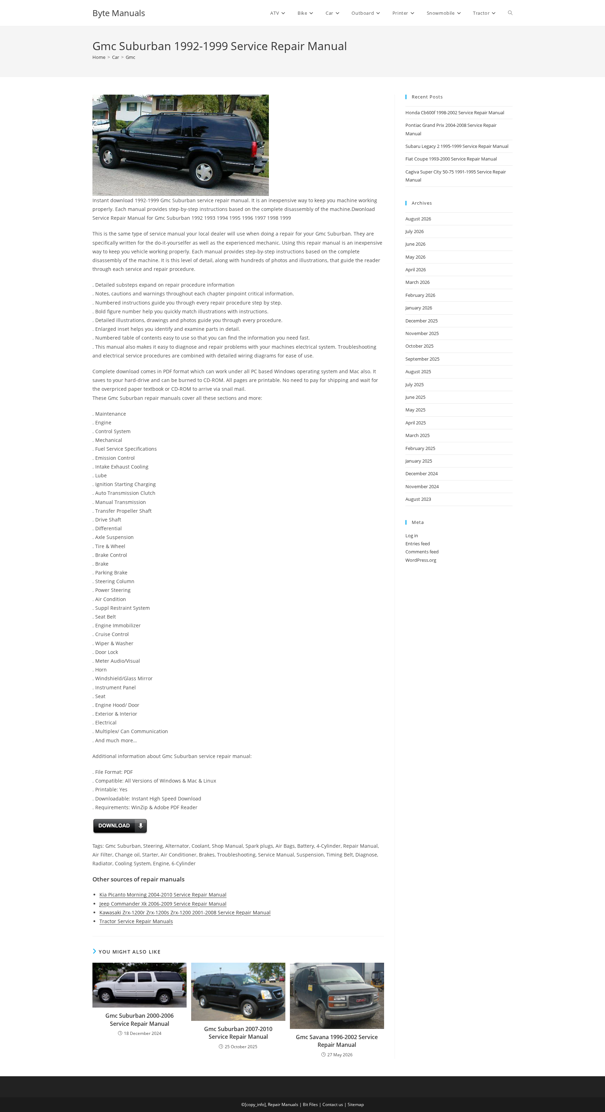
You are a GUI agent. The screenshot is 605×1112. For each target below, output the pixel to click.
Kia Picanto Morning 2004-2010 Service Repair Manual (163, 894)
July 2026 (414, 231)
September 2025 (422, 359)
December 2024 (421, 473)
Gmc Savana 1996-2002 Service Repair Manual (337, 1041)
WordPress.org (420, 560)
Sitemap (356, 1104)
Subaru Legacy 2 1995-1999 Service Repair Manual (456, 146)
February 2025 (420, 448)
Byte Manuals (118, 13)
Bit (305, 1104)
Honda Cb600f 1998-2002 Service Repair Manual (454, 112)
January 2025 (418, 461)
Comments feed (422, 551)
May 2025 (415, 410)
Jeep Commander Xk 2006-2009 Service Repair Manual (163, 903)
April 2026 (415, 269)
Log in (411, 535)
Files (313, 1104)
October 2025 (419, 346)
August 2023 (418, 499)
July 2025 (414, 384)
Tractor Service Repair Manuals (136, 921)
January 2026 (418, 308)
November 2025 (422, 333)
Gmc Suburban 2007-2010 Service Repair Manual (238, 1033)
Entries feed (417, 543)
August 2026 (418, 219)
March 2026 (417, 282)
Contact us (332, 1104)
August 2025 (418, 371)
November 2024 (422, 486)
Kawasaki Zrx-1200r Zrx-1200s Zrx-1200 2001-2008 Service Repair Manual (185, 912)
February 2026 (420, 295)
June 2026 (415, 244)
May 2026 (415, 257)
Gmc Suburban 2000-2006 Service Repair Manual (139, 1019)
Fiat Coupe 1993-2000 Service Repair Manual (451, 159)
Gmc (130, 57)
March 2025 (417, 435)
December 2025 (421, 321)
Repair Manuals (283, 1104)
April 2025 (415, 422)
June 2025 (415, 397)
